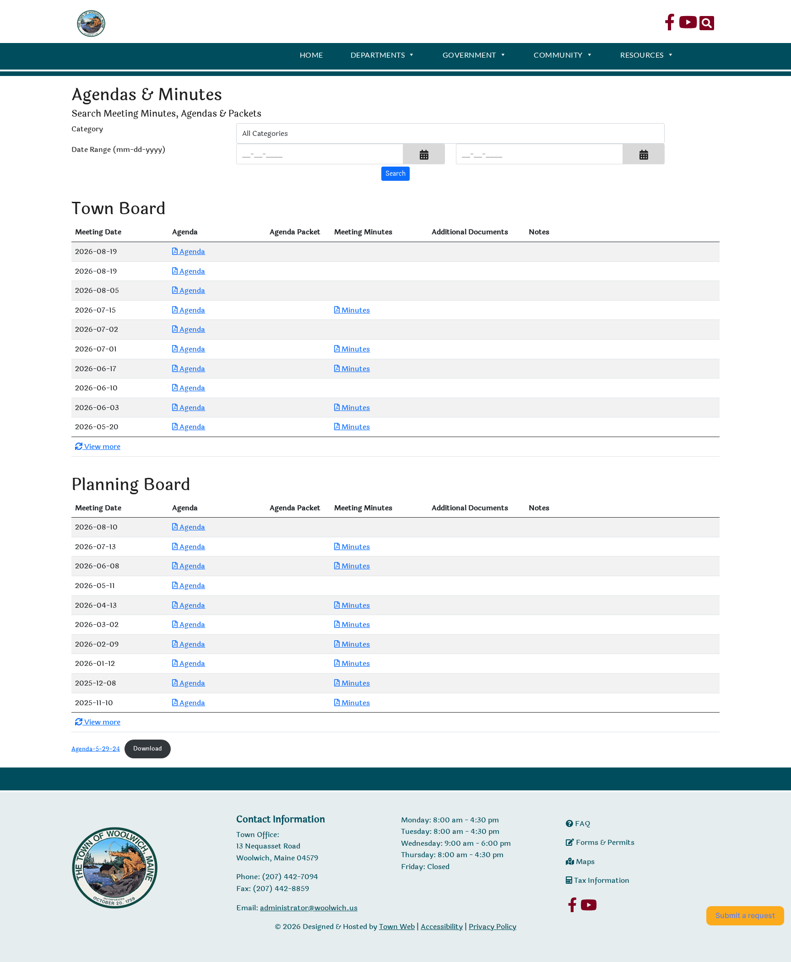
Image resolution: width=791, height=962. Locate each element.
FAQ (582, 823)
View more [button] (101, 446)
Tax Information (600, 880)
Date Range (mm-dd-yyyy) (118, 149)
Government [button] (469, 54)
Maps (584, 861)
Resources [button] (642, 54)
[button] (424, 154)
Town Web (397, 926)
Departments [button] (378, 54)
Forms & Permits (604, 842)
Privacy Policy (492, 926)
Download (147, 748)
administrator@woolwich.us (309, 907)
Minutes (355, 310)
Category (87, 129)
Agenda (191, 251)
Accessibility (442, 926)
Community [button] (558, 54)
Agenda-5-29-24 (95, 748)
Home (311, 54)
